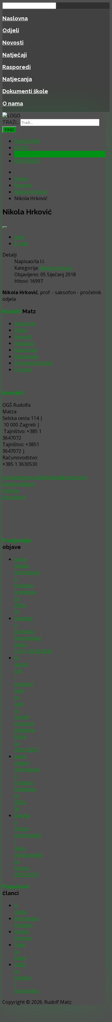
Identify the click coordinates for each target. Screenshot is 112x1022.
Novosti (13, 42)
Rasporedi (16, 67)
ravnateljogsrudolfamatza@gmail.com (44, 477)
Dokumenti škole (25, 91)
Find (9, 129)
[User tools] (4, 227)
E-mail (21, 243)
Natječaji (14, 54)
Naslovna (15, 18)
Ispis (19, 237)
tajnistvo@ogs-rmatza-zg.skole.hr (19, 490)
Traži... (10, 122)
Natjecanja (17, 79)
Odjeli (10, 30)
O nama (12, 103)
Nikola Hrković (56, 268)
